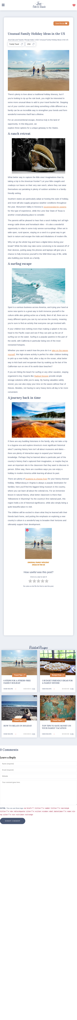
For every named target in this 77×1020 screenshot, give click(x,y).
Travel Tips (18, 675)
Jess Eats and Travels (15, 40)
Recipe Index (29, 40)
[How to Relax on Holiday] (19, 707)
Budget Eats (56, 675)
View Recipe (8, 689)
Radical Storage (41, 376)
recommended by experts (55, 207)
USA (37, 40)
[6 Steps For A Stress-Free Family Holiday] (19, 662)
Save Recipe (60, 23)
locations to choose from (36, 479)
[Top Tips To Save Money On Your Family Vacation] (57, 707)
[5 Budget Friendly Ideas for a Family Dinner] (57, 662)
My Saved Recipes (73, 5)
